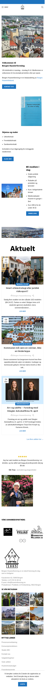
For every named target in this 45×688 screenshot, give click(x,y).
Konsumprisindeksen (9, 646)
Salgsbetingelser (8, 658)
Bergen (19, 284)
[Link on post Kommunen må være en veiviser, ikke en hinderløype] (22, 330)
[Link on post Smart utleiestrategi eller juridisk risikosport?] (22, 270)
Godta (22, 684)
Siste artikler (6, 662)
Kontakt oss (9, 86)
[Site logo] (22, 7)
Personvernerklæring (9, 642)
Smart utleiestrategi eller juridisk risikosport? (22, 289)
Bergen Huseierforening (22, 296)
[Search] (42, 7)
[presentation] (20, 540)
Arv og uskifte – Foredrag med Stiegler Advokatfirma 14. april (22, 409)
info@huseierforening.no (16, 582)
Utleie (25, 284)
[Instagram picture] (8, 599)
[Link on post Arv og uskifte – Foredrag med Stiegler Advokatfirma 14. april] (22, 390)
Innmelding (32, 213)
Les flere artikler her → (35, 439)
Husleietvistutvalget (9, 666)
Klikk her (8, 159)
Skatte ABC (6, 650)
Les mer (22, 311)
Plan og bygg (26, 344)
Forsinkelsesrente (8, 670)
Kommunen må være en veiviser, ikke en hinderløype (22, 349)
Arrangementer (22, 404)
